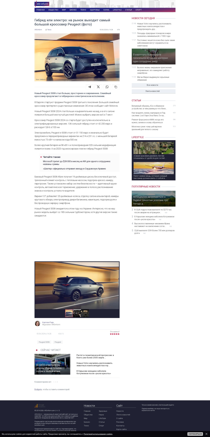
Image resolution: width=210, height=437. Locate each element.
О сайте (119, 418)
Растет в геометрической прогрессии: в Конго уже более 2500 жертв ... (95, 356)
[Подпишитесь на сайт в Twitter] (150, 417)
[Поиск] (164, 4)
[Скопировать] (116, 86)
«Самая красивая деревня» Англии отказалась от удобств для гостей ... (150, 157)
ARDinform (38, 414)
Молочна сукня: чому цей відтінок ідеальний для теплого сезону (153, 127)
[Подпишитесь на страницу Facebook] (143, 417)
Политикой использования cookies (98, 434)
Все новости (152, 85)
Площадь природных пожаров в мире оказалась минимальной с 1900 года (154, 34)
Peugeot (58, 342)
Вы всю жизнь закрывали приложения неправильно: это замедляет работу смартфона (154, 70)
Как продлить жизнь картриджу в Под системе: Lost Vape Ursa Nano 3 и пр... (153, 114)
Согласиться (195, 434)
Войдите (38, 389)
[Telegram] (89, 86)
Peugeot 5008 (44, 342)
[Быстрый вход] (172, 4)
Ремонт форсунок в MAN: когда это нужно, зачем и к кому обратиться (153, 121)
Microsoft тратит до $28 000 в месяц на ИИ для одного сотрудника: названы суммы (77, 162)
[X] (98, 86)
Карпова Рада (48, 322)
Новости (120, 411)
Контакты (120, 426)
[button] (117, 264)
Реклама (120, 422)
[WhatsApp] (107, 86)
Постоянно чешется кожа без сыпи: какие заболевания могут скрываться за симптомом (156, 43)
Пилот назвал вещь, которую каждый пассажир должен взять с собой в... (150, 177)
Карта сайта (121, 429)
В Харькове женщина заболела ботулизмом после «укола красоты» (94, 372)
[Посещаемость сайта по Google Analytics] (40, 406)
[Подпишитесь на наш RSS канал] (157, 417)
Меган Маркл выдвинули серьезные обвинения (153, 78)
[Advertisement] (77, 241)
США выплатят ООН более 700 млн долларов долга (154, 231)
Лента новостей (152, 91)
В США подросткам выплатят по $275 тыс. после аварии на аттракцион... (153, 211)
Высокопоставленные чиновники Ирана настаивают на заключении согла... (153, 224)
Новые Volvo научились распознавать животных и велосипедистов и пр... (94, 364)
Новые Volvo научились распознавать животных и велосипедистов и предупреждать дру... (154, 26)
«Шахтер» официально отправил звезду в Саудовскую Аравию (74, 168)
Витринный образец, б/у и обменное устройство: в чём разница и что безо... (153, 107)
